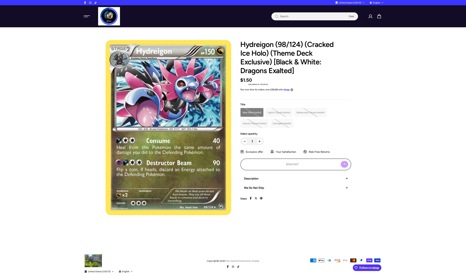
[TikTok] (95, 3)
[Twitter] (256, 198)
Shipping (244, 84)
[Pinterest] (261, 198)
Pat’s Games (231, 261)
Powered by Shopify (249, 261)
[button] (379, 16)
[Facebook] (85, 3)
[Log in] (370, 16)
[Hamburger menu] (87, 16)
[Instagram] (90, 3)
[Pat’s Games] (109, 16)
